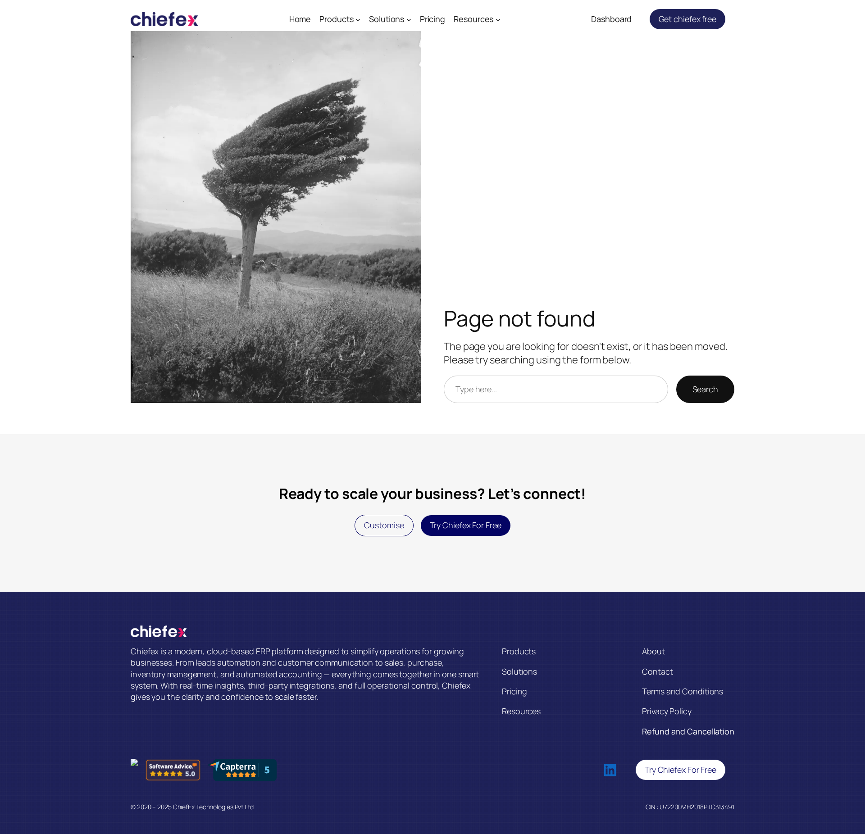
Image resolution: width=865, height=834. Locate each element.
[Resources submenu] (498, 19)
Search (705, 389)
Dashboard (611, 19)
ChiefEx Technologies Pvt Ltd (213, 806)
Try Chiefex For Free (465, 525)
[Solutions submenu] (408, 19)
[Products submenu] (357, 19)
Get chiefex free (687, 19)
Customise (384, 525)
